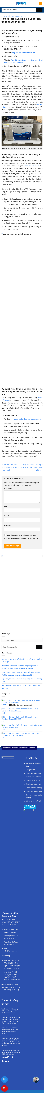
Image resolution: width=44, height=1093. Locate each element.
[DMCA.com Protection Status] (30, 806)
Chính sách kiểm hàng (34, 788)
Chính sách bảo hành (33, 773)
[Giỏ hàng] (40, 3)
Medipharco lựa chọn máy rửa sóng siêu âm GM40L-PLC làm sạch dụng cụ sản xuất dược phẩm (21, 673)
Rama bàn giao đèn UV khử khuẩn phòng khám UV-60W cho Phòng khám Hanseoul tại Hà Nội (20, 667)
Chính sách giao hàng (34, 791)
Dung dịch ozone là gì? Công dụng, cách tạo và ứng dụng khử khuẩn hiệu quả (11, 1052)
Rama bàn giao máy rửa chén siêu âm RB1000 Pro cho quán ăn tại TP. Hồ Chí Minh (10, 1030)
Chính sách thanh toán (34, 784)
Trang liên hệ (30, 770)
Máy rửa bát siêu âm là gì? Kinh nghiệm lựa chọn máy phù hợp (32, 467)
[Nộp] (39, 10)
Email (6, 516)
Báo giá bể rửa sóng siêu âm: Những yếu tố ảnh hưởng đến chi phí (22, 660)
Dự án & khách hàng (8, 16)
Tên (6, 506)
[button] (36, 1080)
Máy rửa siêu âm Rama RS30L (23, 53)
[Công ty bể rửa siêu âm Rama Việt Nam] (22, 3)
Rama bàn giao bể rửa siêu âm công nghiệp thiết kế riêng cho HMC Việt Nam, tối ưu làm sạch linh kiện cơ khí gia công (11, 1041)
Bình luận (8, 488)
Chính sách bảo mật (33, 780)
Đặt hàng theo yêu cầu (34, 801)
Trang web (7, 525)
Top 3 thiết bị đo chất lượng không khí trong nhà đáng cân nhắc (21, 687)
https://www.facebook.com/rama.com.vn (27, 419)
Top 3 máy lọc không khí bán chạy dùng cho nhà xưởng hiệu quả (22, 680)
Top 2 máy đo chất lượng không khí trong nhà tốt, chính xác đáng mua (10, 1010)
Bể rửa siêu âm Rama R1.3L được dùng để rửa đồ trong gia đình (12, 467)
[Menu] (3, 3)
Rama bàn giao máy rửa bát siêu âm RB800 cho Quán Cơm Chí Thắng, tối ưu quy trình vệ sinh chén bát (11, 1020)
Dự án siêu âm (20, 16)
